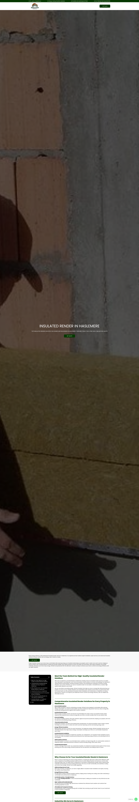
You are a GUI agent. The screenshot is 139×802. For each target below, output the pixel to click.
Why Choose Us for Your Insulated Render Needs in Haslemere (39, 688)
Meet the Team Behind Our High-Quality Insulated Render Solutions (39, 681)
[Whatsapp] (135, 799)
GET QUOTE (69, 336)
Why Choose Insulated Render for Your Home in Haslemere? (39, 696)
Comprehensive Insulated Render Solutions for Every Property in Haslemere (39, 685)
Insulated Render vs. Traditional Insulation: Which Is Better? (38, 700)
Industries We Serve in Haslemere (39, 691)
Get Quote (104, 6)
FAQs (32, 702)
